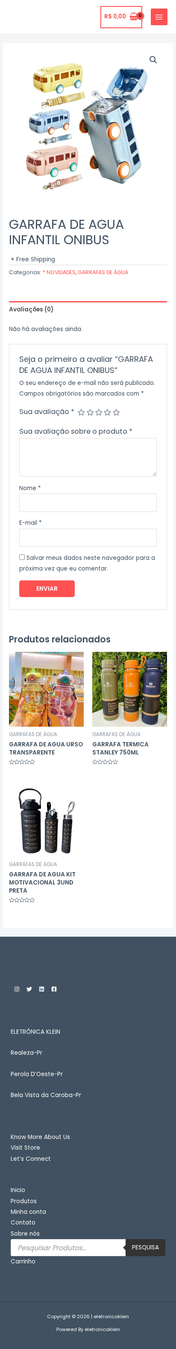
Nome (30, 488)
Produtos (24, 1201)
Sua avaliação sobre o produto (75, 431)
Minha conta (28, 1212)
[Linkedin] (41, 989)
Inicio (18, 1190)
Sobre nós (25, 1234)
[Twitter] (29, 989)
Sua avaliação (46, 412)
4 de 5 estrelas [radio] (107, 412)
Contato (23, 1223)
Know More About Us (40, 1137)
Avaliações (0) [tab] (31, 309)
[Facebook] (54, 989)
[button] (153, 60)
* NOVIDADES (59, 272)
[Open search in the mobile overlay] (88, 1247)
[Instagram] (17, 989)
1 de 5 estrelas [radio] (81, 412)
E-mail (30, 523)
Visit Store (25, 1148)
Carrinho (23, 1261)
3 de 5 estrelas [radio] (98, 412)
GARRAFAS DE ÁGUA (103, 272)
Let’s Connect (31, 1159)
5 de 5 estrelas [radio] (116, 412)
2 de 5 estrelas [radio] (90, 412)
